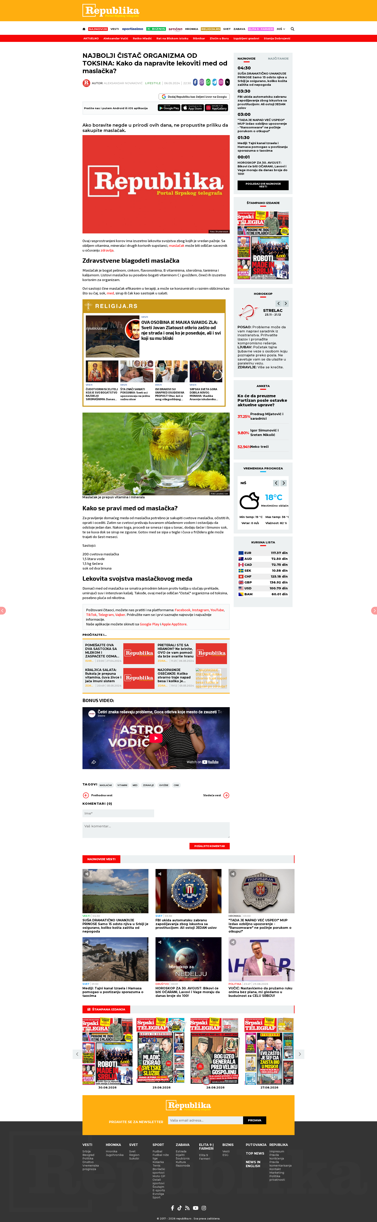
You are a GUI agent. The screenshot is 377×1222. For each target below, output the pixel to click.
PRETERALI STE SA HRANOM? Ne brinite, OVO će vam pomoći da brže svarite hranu (176, 650)
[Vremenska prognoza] (249, 501)
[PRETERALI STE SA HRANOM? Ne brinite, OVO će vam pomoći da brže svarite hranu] (211, 653)
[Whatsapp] (208, 82)
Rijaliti (180, 1155)
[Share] (86, 874)
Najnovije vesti (101, 859)
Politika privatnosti (277, 1177)
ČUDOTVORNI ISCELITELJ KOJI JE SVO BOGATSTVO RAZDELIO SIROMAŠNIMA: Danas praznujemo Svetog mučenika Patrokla (102, 394)
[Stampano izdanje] (263, 245)
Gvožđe (163, 785)
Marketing (276, 1172)
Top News (255, 1153)
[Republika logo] (110, 10)
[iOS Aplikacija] (193, 108)
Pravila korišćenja (276, 1156)
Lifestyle (153, 83)
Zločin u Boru (219, 38)
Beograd (250, 483)
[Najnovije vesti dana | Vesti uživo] (156, 29)
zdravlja (107, 250)
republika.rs (183, 1218)
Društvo (162, 983)
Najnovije (246, 58)
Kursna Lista (263, 542)
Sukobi (134, 1158)
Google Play (149, 624)
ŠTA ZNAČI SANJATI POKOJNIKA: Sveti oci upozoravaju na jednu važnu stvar (135, 394)
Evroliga (158, 1194)
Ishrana (89, 660)
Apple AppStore (174, 624)
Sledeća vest (212, 795)
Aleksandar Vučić (115, 38)
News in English (253, 1164)
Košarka (158, 1162)
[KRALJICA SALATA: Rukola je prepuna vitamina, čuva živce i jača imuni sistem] (139, 678)
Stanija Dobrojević (277, 38)
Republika (278, 1145)
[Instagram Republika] (204, 1208)
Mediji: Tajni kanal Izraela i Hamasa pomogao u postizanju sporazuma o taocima (263, 146)
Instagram (200, 610)
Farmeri (204, 1158)
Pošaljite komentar (209, 846)
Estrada (181, 1151)
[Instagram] (221, 82)
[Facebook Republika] (173, 1208)
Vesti (115, 28)
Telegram (106, 614)
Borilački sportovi (159, 1170)
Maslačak (106, 785)
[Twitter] (227, 82)
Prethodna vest (101, 795)
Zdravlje (163, 660)
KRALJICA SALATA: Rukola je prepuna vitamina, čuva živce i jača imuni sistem (103, 675)
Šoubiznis (183, 1158)
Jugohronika (115, 1155)
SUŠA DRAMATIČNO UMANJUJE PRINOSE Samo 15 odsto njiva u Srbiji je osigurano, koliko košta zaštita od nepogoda (262, 79)
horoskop (263, 294)
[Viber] (201, 82)
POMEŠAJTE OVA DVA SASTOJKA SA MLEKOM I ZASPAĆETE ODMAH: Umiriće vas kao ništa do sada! (103, 650)
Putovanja (256, 1145)
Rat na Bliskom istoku (172, 38)
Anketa (263, 386)
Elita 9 (203, 1155)
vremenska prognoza (263, 468)
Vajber (120, 614)
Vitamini (122, 785)
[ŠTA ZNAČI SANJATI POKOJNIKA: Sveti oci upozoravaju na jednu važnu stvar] (136, 371)
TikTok (91, 614)
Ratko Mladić (142, 38)
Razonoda (183, 1165)
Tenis (156, 1165)
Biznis (228, 1145)
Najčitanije (278, 58)
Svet (227, 28)
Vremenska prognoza (90, 1167)
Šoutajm (158, 1187)
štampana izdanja (108, 1009)
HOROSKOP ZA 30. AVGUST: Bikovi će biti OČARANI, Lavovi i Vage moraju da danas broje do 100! (262, 168)
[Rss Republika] (188, 1208)
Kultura (181, 1162)
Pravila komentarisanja (280, 1163)
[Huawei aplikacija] (216, 108)
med (110, 293)
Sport (158, 1145)
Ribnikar (199, 38)
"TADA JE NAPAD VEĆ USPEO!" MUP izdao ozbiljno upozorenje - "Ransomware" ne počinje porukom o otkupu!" (262, 125)
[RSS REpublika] (196, 1208)
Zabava (239, 28)
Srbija (86, 1151)
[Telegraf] (214, 82)
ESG (225, 1155)
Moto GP (159, 1176)
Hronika (191, 28)
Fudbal (157, 1151)
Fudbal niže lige (161, 1156)
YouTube (217, 610)
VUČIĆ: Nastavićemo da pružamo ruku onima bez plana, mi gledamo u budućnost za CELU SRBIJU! (260, 992)
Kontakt (275, 1169)
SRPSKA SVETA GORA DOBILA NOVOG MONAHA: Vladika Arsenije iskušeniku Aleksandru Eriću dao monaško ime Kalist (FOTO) (204, 394)
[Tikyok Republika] (180, 1208)
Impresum (276, 1151)
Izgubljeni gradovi (246, 38)
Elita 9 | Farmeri (206, 1146)
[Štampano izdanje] (107, 1051)
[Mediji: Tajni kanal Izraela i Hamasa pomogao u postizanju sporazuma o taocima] (115, 959)
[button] (278, 303)
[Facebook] (195, 82)
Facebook (182, 610)
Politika (235, 983)
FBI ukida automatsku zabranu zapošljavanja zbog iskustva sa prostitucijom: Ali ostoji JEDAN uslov (262, 102)
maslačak (176, 245)
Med (135, 785)
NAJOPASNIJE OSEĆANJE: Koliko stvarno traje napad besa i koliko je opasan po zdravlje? (174, 675)
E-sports (159, 1190)
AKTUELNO (91, 38)
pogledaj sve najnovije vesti (263, 185)
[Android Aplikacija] (169, 108)
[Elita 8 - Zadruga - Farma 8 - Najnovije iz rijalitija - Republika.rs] (261, 29)
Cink (176, 785)
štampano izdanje (263, 203)
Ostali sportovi (158, 1181)
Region (134, 1155)
